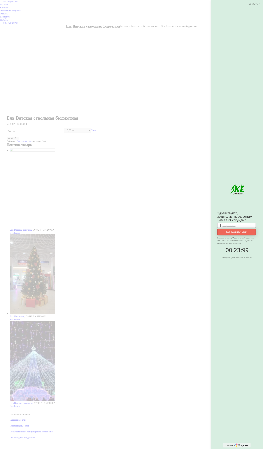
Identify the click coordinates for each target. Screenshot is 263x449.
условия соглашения (233, 243)
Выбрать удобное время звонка (237, 257)
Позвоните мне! (236, 232)
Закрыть (253, 3)
